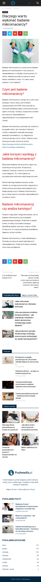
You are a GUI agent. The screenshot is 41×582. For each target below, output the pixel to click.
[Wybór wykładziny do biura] (30, 439)
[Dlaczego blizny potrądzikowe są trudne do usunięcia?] (11, 417)
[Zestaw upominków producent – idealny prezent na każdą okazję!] (8, 396)
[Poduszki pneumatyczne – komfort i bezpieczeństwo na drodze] (11, 439)
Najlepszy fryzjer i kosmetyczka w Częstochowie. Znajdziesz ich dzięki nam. (26, 506)
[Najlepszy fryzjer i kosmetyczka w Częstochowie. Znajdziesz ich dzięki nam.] (8, 507)
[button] (38, 3)
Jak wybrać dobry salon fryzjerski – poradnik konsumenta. (29, 427)
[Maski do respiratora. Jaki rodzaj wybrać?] (8, 518)
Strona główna (7, 8)
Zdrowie (16, 8)
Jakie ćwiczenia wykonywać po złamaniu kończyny (25, 304)
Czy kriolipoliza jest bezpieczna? (9, 276)
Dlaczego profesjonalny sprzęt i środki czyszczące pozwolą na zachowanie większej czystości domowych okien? (30, 281)
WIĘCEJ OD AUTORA (29, 295)
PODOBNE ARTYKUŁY (11, 295)
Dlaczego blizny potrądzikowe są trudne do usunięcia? (10, 427)
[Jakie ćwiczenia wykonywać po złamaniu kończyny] (8, 304)
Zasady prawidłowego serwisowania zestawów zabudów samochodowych (25, 384)
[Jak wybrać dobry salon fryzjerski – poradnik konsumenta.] (30, 417)
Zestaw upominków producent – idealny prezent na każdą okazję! (26, 396)
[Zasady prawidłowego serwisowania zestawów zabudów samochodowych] (8, 385)
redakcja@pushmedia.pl (26, 489)
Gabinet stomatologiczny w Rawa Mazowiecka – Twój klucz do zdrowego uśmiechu (27, 529)
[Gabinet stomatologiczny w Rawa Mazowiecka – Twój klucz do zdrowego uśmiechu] (8, 529)
